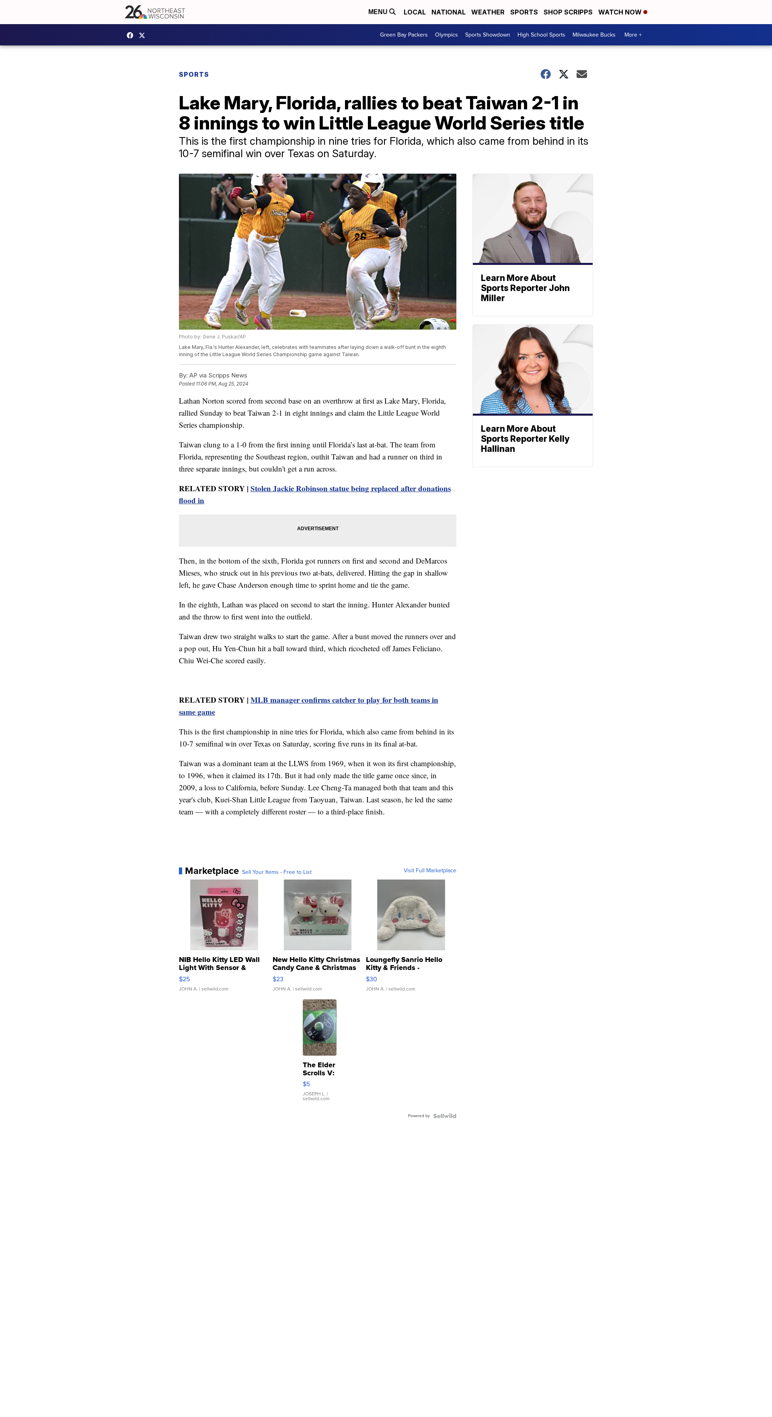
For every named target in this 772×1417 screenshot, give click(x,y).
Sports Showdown (487, 35)
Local (415, 12)
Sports (524, 12)
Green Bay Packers (404, 35)
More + (633, 35)
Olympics (446, 35)
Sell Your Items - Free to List (277, 872)
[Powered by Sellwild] (444, 1116)
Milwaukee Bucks (594, 35)
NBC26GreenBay (132, 35)
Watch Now (620, 12)
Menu (378, 11)
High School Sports (541, 35)
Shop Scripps (568, 12)
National (448, 12)
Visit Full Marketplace (430, 871)
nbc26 (144, 35)
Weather (488, 12)
